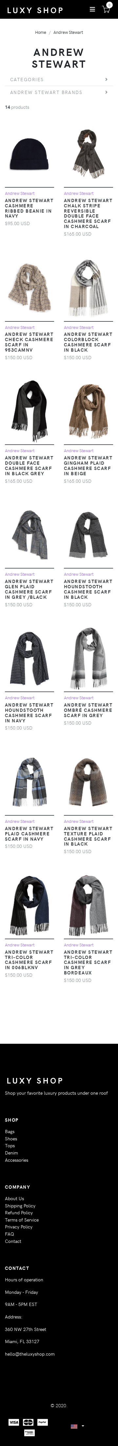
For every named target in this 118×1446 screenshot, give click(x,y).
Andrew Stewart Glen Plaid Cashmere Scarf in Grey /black (29, 589)
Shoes (11, 1138)
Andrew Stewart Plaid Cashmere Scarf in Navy (29, 833)
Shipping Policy (20, 1205)
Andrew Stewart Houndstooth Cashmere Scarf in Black (88, 589)
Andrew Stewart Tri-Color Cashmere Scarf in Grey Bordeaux (88, 962)
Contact (13, 1241)
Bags (9, 1131)
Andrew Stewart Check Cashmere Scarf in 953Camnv (29, 342)
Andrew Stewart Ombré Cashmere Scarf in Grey (88, 709)
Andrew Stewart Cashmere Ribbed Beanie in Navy (29, 208)
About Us (14, 1198)
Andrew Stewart (68, 32)
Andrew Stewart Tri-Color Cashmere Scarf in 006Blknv (29, 959)
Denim (11, 1152)
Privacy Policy (18, 1226)
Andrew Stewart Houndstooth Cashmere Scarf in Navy (29, 712)
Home (40, 32)
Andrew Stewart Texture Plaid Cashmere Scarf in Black (88, 836)
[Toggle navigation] (92, 9)
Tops (10, 1145)
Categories (27, 79)
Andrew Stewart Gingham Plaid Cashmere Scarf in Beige (88, 465)
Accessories (16, 1159)
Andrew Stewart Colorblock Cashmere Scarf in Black (88, 342)
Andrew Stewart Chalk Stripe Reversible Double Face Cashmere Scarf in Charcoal (88, 213)
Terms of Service (22, 1219)
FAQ (9, 1233)
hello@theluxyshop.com (30, 1353)
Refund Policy (19, 1212)
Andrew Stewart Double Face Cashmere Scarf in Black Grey (29, 465)
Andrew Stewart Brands (46, 92)
